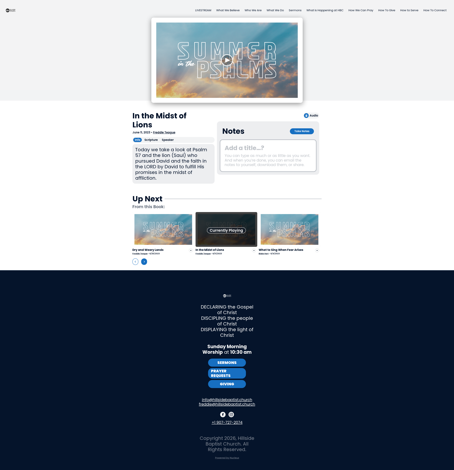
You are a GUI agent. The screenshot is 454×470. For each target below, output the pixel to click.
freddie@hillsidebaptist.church (227, 404)
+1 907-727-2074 (227, 422)
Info (137, 140)
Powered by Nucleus (227, 457)
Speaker (168, 140)
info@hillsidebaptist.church (227, 399)
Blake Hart (264, 253)
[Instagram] (231, 414)
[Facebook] (223, 414)
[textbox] (268, 155)
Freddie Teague (164, 132)
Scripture (151, 140)
